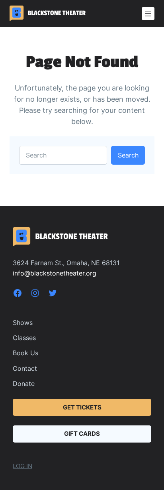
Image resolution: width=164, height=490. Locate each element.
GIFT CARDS (82, 433)
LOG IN (22, 466)
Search (128, 155)
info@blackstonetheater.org (54, 273)
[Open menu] (148, 13)
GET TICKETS (82, 407)
